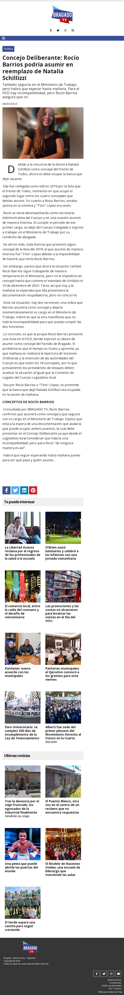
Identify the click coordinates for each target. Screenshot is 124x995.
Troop (119, 992)
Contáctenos (115, 982)
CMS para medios (106, 992)
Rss (110, 988)
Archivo (117, 988)
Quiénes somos (114, 980)
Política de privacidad (111, 985)
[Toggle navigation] (3, 38)
